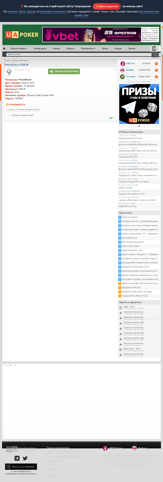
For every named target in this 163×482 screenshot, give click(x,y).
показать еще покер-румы (139, 82)
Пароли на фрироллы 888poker (63, 456)
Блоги (105, 48)
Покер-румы (40, 48)
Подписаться (15, 54)
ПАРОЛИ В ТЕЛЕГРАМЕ (66, 71)
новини (12, 11)
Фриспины (11, 62)
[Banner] (139, 123)
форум (31, 11)
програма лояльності (53, 11)
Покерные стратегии (15, 64)
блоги (22, 11)
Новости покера (13, 57)
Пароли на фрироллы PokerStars (63, 452)
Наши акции (52, 469)
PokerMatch (17, 104)
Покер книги (12, 67)
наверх (16, 365)
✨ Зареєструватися (106, 6)
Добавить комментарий (22, 115)
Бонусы (70, 48)
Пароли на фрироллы (15, 69)
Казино (56, 48)
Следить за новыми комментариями (23, 109)
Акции (9, 60)
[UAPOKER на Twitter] (25, 458)
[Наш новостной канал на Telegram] (17, 458)
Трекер (131, 48)
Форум (118, 48)
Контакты (51, 476)
